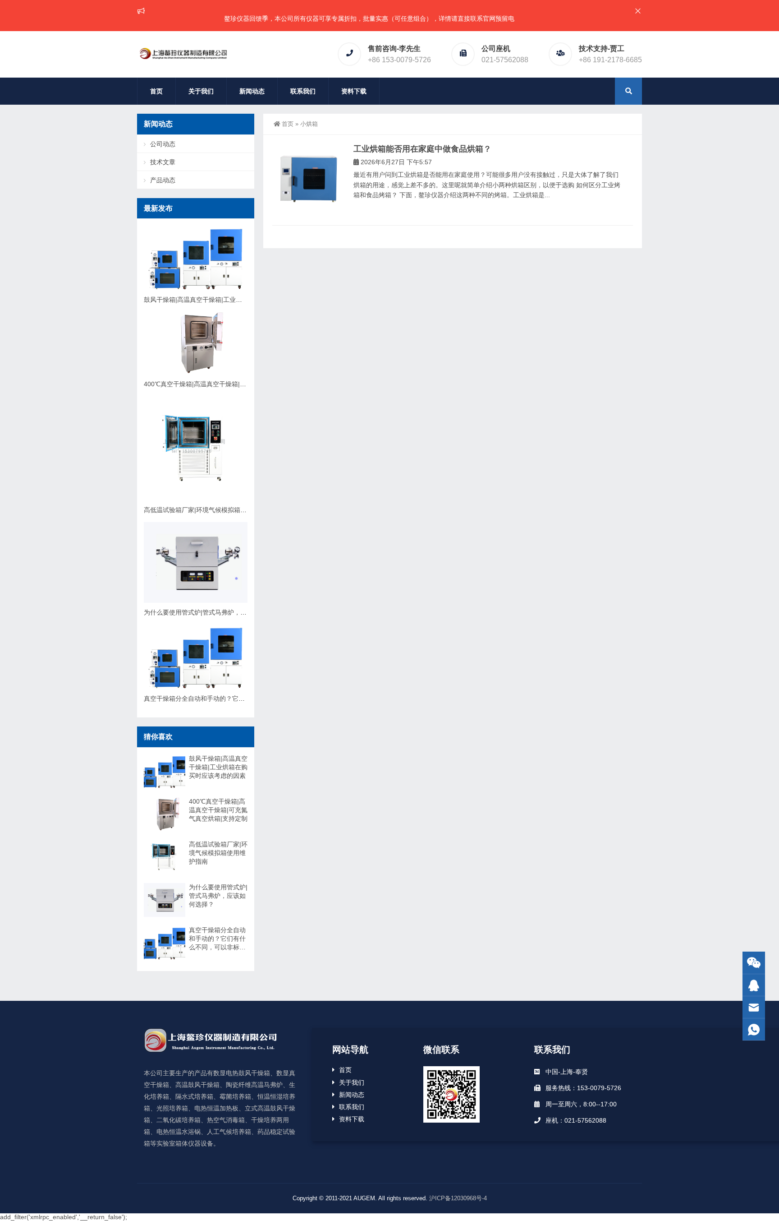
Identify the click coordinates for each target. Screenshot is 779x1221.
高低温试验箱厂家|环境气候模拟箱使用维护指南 (211, 509)
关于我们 (201, 91)
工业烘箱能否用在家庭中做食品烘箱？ (422, 148)
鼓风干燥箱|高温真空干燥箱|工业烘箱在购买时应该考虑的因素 (231, 299)
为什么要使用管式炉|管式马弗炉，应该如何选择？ (214, 612)
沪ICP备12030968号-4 (458, 1198)
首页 (156, 91)
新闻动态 (252, 91)
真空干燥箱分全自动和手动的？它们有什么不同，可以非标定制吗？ (238, 698)
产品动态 (162, 180)
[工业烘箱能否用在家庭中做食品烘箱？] (308, 180)
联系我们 (303, 91)
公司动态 (162, 144)
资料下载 (354, 91)
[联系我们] (753, 985)
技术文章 (162, 162)
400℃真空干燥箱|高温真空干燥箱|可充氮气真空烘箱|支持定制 (230, 384)
